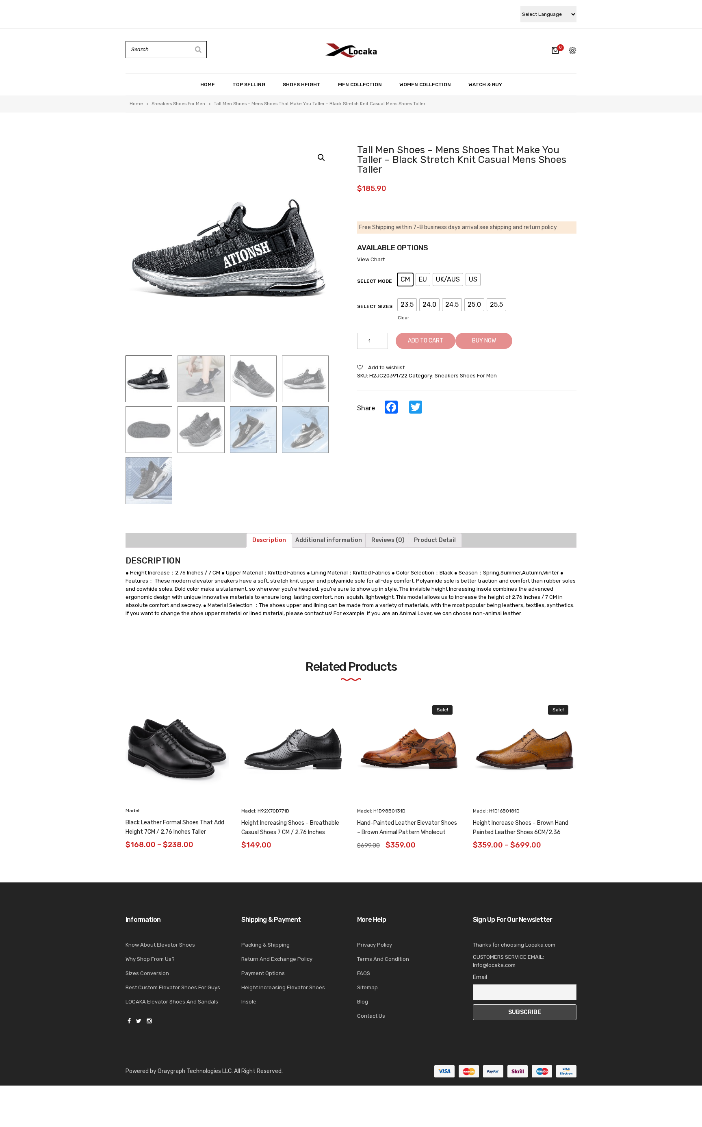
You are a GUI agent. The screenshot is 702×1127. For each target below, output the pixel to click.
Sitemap (367, 987)
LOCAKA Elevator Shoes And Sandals (172, 1002)
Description (269, 540)
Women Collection (425, 84)
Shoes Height (302, 84)
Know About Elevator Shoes (160, 945)
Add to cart (425, 340)
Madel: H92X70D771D (265, 811)
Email (480, 977)
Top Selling (248, 84)
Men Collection (360, 84)
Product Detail (435, 540)
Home (207, 84)
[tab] (269, 540)
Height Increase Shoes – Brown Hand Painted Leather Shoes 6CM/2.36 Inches (520, 832)
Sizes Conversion (147, 973)
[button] (591, 756)
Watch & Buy (485, 84)
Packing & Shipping (265, 945)
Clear (403, 318)
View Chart (371, 259)
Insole (248, 1002)
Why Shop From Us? (150, 959)
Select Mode (374, 281)
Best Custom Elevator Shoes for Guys (173, 987)
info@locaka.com (494, 965)
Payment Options (263, 973)
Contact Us (371, 1016)
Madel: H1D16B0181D (496, 811)
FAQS (363, 973)
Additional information (328, 540)
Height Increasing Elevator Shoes (283, 987)
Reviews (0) (388, 540)
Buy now (484, 340)
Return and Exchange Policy (276, 959)
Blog (362, 1002)
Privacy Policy (374, 945)
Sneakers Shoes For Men (178, 103)
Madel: (133, 811)
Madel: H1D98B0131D (381, 811)
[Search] (198, 49)
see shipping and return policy (518, 227)
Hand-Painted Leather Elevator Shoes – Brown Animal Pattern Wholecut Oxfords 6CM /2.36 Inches (407, 832)
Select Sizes (374, 306)
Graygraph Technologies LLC (195, 1071)
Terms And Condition (383, 959)
